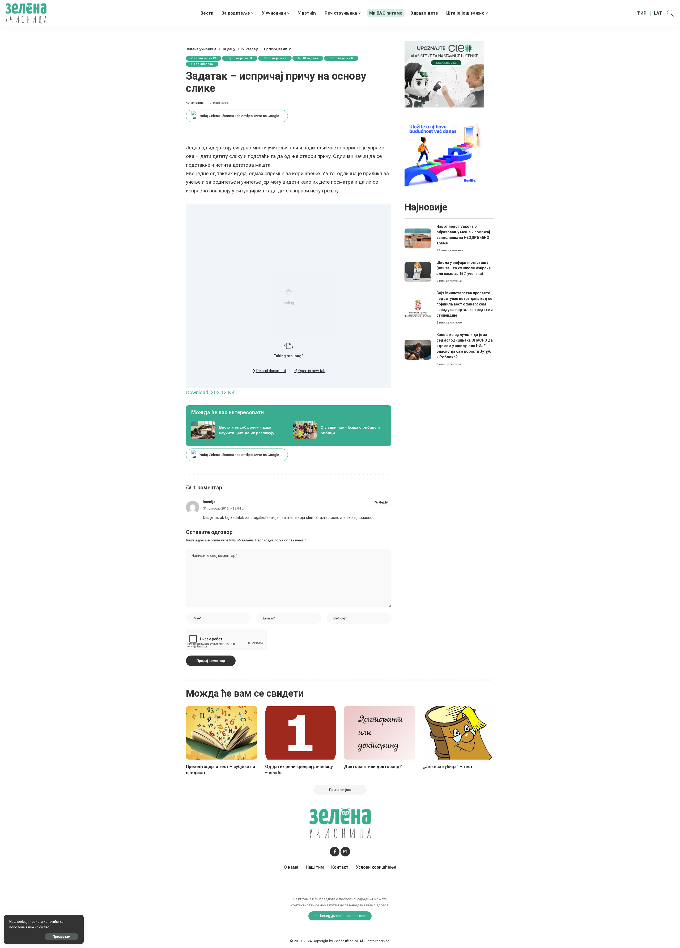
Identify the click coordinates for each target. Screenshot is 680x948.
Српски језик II (341, 58)
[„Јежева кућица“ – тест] (458, 733)
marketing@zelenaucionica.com (340, 915)
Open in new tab (311, 371)
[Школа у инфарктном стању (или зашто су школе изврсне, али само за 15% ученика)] (418, 272)
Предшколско (202, 64)
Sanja (199, 102)
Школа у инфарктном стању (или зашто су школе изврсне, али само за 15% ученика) (464, 268)
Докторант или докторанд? (373, 766)
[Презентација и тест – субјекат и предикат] (221, 733)
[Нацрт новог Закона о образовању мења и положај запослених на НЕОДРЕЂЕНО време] (418, 238)
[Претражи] (670, 13)
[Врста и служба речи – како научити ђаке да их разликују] (238, 430)
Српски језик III (239, 58)
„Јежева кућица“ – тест (448, 766)
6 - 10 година (308, 58)
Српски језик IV (203, 58)
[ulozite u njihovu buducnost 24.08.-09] (444, 153)
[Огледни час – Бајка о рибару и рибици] (339, 430)
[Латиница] (658, 13)
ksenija (209, 502)
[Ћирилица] (642, 13)
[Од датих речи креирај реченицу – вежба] (300, 733)
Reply (383, 502)
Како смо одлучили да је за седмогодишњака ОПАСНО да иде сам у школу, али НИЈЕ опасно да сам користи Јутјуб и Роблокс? (464, 346)
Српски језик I (275, 58)
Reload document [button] (271, 371)
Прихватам (61, 936)
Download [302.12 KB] (211, 392)
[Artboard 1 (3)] (444, 73)
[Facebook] (334, 851)
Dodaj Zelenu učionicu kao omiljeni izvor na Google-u (240, 116)
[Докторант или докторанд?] (379, 733)
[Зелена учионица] (25, 13)
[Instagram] (345, 851)
